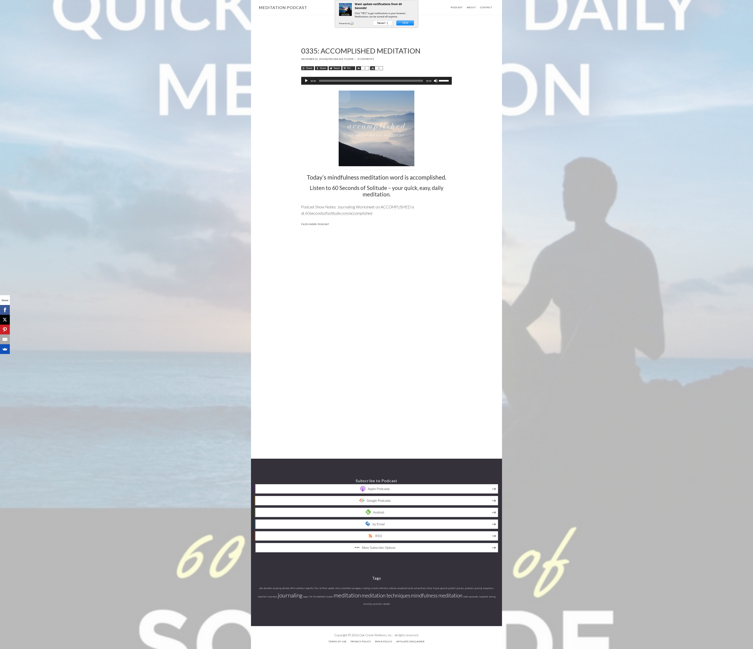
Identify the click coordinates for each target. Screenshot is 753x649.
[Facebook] (5, 310)
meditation (347, 595)
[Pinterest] (5, 329)
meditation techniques (386, 595)
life (310, 596)
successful (377, 604)
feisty (429, 588)
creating (366, 588)
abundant (268, 588)
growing (478, 588)
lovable (330, 596)
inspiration (272, 596)
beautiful (310, 588)
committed (346, 588)
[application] (376, 81)
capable (331, 588)
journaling (290, 595)
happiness (488, 588)
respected (483, 596)
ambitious (300, 588)
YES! (405, 23)
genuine (443, 588)
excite (410, 588)
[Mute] (436, 81)
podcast (323, 224)
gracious (460, 588)
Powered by (345, 23)
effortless (383, 588)
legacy (306, 596)
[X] (5, 320)
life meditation (319, 596)
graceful (452, 588)
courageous (356, 588)
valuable (386, 604)
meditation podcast (283, 7)
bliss (317, 588)
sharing (492, 596)
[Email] (5, 339)
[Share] (358, 68)
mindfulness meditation (436, 595)
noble (465, 596)
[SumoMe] (5, 349)
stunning (367, 604)
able (261, 588)
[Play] (306, 81)
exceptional (402, 588)
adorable (285, 588)
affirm (293, 588)
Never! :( (382, 23)
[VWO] (354, 23)
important (262, 596)
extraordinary (420, 588)
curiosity (375, 588)
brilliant (323, 588)
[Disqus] (376, 281)
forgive (436, 588)
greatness (469, 588)
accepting (277, 588)
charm (337, 588)
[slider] (444, 80)
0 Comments (365, 58)
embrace (393, 588)
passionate (473, 596)
